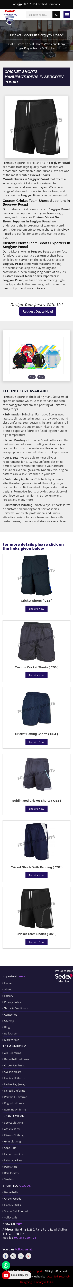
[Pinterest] (28, 1256)
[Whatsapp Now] (6, 1265)
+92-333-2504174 (25, 1238)
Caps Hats (9, 1147)
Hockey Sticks (12, 1205)
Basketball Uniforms (16, 1059)
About (7, 989)
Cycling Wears (12, 1071)
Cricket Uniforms (14, 1065)
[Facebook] (5, 1256)
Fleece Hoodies (13, 1154)
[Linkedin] (21, 1256)
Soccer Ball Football (15, 1211)
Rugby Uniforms (13, 1103)
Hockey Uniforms (14, 1078)
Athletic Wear (11, 1129)
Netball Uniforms (14, 1090)
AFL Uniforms (12, 1053)
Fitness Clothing (13, 1135)
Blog (6, 1027)
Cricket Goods (12, 1198)
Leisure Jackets (12, 1160)
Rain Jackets (11, 1173)
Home (7, 983)
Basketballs (10, 1192)
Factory (8, 995)
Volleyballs (10, 1217)
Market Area (11, 1039)
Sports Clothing (13, 1122)
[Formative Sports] (10, 17)
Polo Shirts (10, 1166)
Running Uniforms (14, 1109)
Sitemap (8, 1021)
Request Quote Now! (38, 311)
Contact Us (10, 1014)
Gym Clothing (12, 1141)
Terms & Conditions (15, 1008)
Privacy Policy (12, 1002)
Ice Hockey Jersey (14, 1084)
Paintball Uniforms (15, 1097)
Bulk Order (10, 1033)
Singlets (8, 1179)
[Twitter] (13, 1256)
